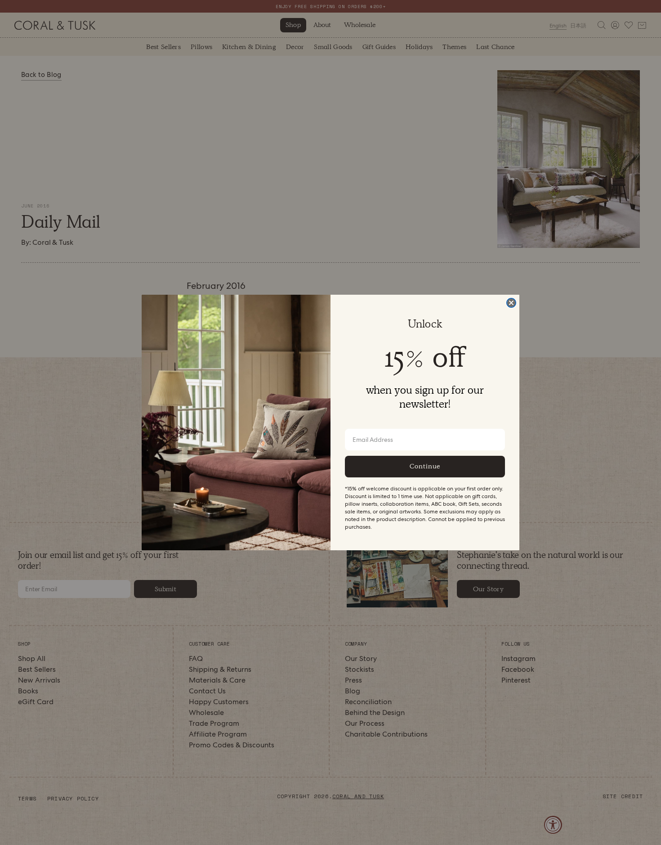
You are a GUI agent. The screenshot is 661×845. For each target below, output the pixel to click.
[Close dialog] (511, 302)
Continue (425, 466)
